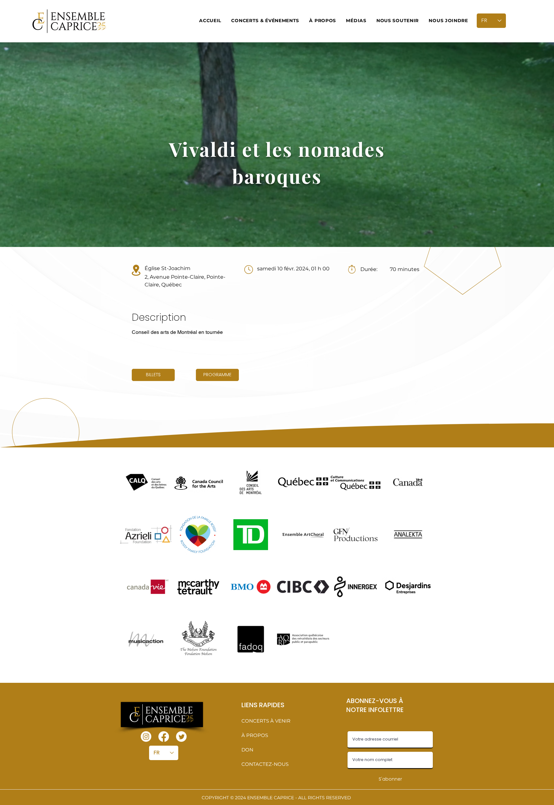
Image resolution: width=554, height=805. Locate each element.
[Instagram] (146, 736)
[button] (265, 20)
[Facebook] (163, 736)
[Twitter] (181, 736)
